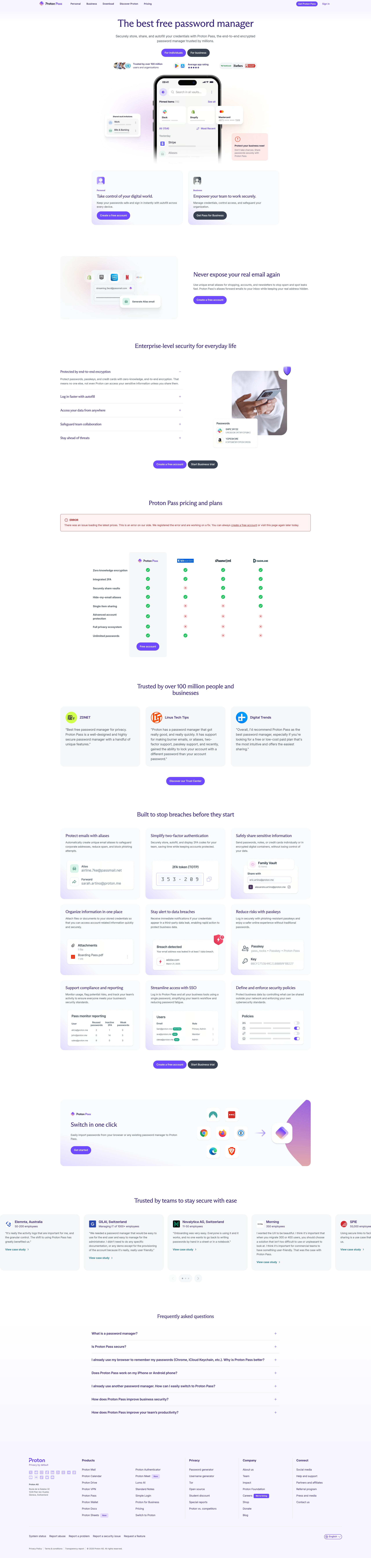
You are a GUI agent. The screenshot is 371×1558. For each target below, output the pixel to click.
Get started (81, 1150)
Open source (197, 1489)
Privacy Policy (35, 1549)
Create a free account (113, 215)
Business (92, 3)
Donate (247, 1508)
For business (198, 52)
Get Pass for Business (210, 215)
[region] (185, 1248)
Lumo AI (141, 1482)
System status (37, 1536)
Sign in (326, 3)
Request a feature (134, 1536)
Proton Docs (89, 1508)
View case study (15, 1249)
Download (108, 3)
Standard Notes (145, 1489)
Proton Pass (89, 1495)
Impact (247, 1482)
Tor (191, 1482)
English (333, 1536)
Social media (304, 1469)
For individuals (174, 52)
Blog (245, 1515)
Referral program (306, 1489)
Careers (247, 1495)
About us (248, 1469)
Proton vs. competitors (203, 1508)
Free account (148, 646)
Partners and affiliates (309, 1482)
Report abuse (57, 1536)
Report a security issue (107, 1536)
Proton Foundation (254, 1489)
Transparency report (74, 1549)
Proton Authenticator (148, 1469)
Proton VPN (89, 1489)
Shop (246, 1502)
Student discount (199, 1495)
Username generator (201, 1476)
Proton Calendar (92, 1476)
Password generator (201, 1469)
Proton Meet (143, 1476)
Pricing (148, 3)
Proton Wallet (90, 1502)
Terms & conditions (53, 1549)
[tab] (182, 1278)
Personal (76, 3)
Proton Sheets (90, 1515)
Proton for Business (147, 1502)
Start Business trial (202, 464)
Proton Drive (89, 1482)
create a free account (244, 525)
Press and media (306, 1495)
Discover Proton (129, 3)
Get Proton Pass (307, 3)
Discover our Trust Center (185, 781)
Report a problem (79, 1536)
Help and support (306, 1476)
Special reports (198, 1502)
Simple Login (143, 1495)
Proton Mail (89, 1469)
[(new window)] (30, 1472)
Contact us (303, 1502)
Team (246, 1476)
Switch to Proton (145, 1515)
